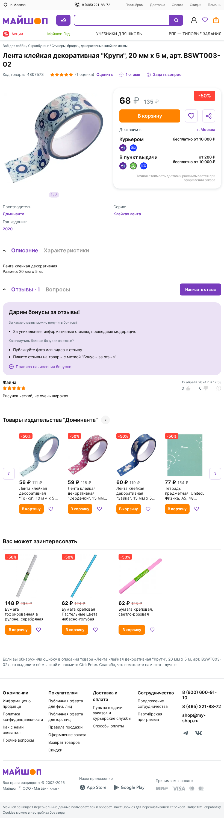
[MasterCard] (191, 788)
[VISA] (178, 788)
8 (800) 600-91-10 (199, 694)
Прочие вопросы (18, 740)
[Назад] (9, 474)
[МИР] (162, 788)
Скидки (195, 5)
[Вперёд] (215, 474)
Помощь (214, 5)
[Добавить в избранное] (191, 116)
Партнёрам (134, 5)
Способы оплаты (108, 726)
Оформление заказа (67, 734)
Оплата (177, 5)
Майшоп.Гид (58, 33)
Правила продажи (65, 727)
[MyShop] (22, 774)
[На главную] (25, 20)
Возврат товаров (64, 742)
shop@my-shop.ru (193, 717)
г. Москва (206, 129)
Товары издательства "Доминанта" (50, 420)
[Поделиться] (208, 116)
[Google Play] (129, 787)
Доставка (157, 5)
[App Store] (93, 787)
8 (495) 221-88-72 (96, 5)
